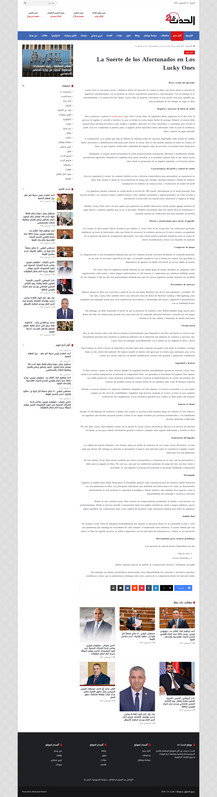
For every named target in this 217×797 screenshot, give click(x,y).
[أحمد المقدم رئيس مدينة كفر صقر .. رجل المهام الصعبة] (65, 202)
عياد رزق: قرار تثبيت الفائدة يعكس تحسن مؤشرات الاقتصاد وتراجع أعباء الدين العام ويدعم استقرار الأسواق (139, 717)
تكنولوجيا (56, 36)
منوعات (84, 36)
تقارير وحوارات (70, 36)
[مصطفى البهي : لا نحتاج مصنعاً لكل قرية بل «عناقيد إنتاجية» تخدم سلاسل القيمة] (137, 619)
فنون (128, 36)
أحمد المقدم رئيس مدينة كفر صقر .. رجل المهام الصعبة (38, 196)
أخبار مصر (177, 36)
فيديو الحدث (65, 155)
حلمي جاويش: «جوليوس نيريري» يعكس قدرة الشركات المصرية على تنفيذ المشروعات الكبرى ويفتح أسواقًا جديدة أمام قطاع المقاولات (98, 649)
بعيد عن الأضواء (64, 110)
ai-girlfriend (66, 96)
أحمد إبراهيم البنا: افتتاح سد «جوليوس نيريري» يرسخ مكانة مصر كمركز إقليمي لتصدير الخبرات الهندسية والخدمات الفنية (177, 635)
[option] (47, 61)
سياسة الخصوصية (99, 780)
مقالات (44, 36)
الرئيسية (189, 36)
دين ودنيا (33, 36)
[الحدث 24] (180, 18)
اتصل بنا (87, 780)
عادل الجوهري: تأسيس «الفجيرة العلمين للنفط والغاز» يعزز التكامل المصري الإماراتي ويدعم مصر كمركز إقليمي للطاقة (179, 702)
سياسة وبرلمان (150, 36)
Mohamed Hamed (39, 791)
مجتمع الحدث (65, 160)
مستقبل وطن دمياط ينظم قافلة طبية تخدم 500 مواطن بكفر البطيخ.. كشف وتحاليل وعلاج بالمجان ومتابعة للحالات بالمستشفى (38, 218)
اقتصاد (109, 36)
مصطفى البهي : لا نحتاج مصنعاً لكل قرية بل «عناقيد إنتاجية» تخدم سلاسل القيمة (138, 636)
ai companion (65, 91)
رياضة (137, 36)
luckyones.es (118, 116)
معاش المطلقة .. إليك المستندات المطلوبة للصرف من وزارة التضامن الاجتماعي (52, 70)
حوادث (119, 36)
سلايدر (68, 137)
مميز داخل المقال (63, 174)
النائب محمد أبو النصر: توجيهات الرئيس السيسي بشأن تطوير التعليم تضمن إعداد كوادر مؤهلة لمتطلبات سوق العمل (98, 693)
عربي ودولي (96, 36)
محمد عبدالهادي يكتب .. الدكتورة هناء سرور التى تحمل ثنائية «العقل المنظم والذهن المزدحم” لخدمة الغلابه (39, 327)
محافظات (165, 36)
